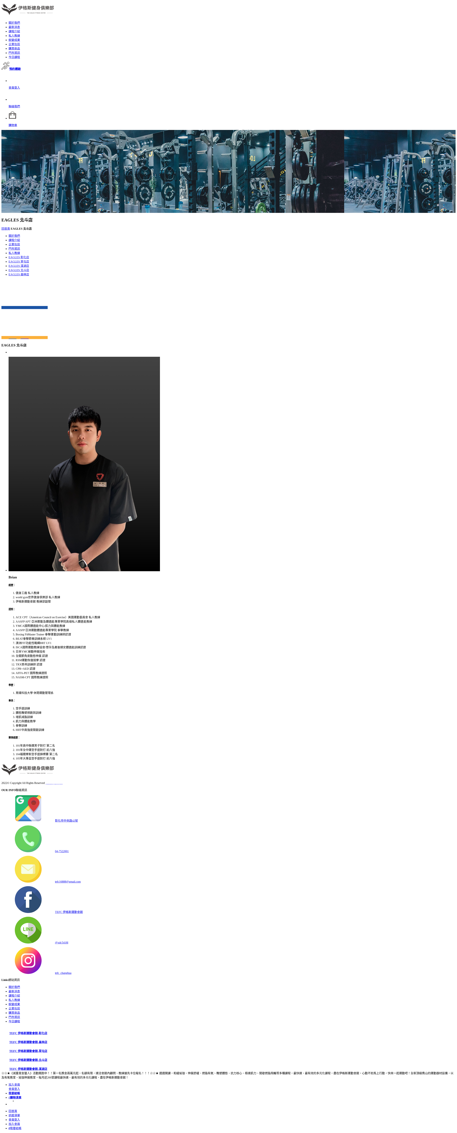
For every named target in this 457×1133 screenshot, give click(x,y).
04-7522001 (62, 851)
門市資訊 (14, 52)
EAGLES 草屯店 (19, 261)
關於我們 (14, 22)
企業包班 (14, 44)
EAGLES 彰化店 (19, 257)
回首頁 (5, 228)
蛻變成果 (14, 39)
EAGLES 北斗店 (19, 270)
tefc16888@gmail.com (68, 881)
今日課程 (14, 57)
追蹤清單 (14, 1115)
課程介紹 (14, 31)
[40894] (24, 337)
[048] (24, 307)
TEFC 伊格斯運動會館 (69, 912)
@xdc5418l (61, 942)
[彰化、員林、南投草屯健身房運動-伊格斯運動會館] (27, 13)
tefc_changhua (63, 972)
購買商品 (14, 48)
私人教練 (14, 35)
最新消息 (14, 27)
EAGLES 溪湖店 (19, 265)
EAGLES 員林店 (19, 274)
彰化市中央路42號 (66, 820)
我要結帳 (15, 1128)
